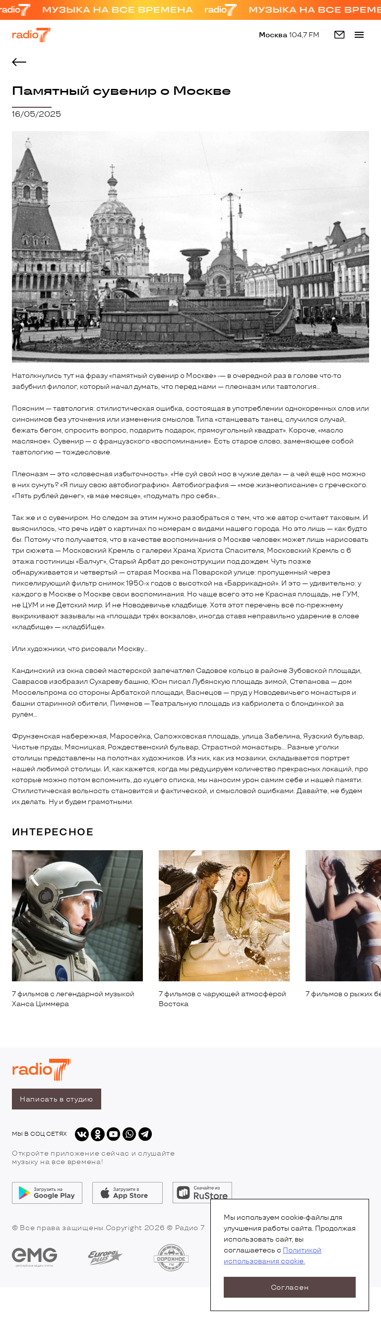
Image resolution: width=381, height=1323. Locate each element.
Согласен (290, 1287)
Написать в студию (56, 1099)
